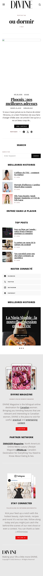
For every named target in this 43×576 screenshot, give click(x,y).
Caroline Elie (28, 108)
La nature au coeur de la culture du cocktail (24, 243)
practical (17, 419)
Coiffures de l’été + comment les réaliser (26, 173)
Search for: (6, 152)
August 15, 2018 (15, 108)
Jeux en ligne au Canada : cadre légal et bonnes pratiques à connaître (25, 231)
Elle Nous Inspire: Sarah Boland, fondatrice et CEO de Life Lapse (27, 198)
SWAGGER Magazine (13, 443)
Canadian (24, 407)
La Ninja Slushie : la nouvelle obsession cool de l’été (21, 321)
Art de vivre (18, 94)
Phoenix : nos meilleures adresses (21, 101)
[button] (20, 348)
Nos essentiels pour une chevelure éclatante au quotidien (24, 255)
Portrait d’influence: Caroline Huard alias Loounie (27, 185)
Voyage (26, 94)
